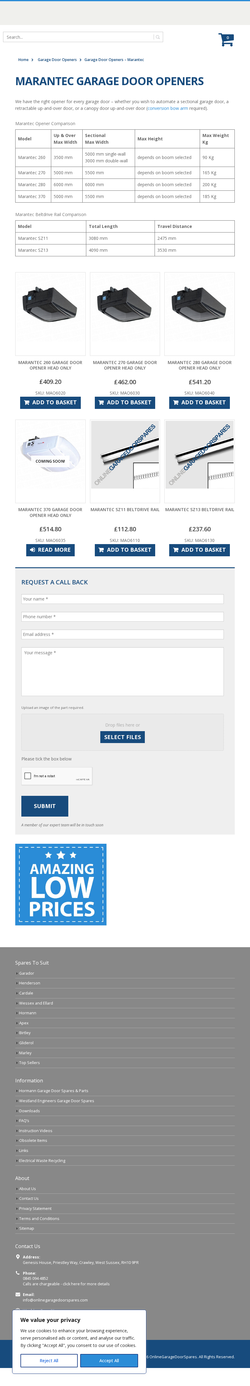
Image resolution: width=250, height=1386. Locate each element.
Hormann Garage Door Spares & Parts (53, 1090)
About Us (27, 1188)
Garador (26, 973)
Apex (24, 1023)
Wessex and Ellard (36, 1003)
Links (23, 1150)
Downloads (29, 1110)
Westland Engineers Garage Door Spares (56, 1100)
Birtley (24, 1032)
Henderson (29, 983)
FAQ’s (24, 1120)
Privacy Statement (35, 1208)
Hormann (27, 1013)
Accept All (109, 1360)
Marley (25, 1053)
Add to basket (54, 402)
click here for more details (86, 1284)
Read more (54, 549)
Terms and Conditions (39, 1218)
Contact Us (29, 1198)
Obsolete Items (33, 1140)
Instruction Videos (35, 1130)
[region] (79, 1342)
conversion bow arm (168, 108)
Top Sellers (29, 1062)
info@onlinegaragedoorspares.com (55, 1300)
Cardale (26, 993)
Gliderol (26, 1042)
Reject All (49, 1360)
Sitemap (26, 1228)
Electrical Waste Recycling (42, 1160)
